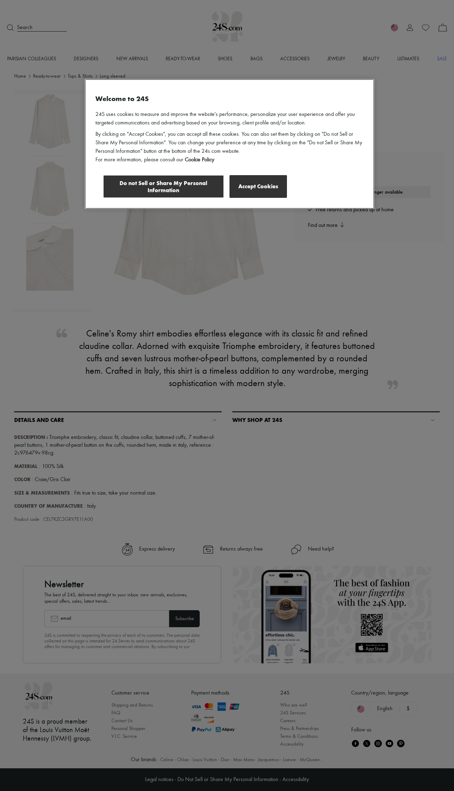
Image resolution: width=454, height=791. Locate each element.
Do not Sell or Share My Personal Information (163, 187)
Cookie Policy (199, 160)
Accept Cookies (258, 186)
